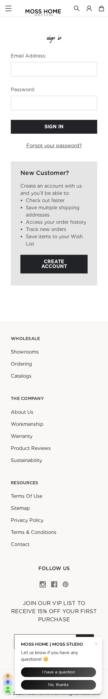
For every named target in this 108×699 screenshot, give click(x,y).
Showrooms (25, 352)
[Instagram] (43, 584)
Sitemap (20, 508)
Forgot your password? (54, 145)
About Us (22, 412)
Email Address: (28, 56)
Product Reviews (31, 448)
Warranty (21, 436)
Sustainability (26, 460)
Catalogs (21, 376)
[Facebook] (54, 584)
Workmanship (27, 424)
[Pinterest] (65, 584)
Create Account (54, 264)
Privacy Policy (27, 520)
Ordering (21, 364)
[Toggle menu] (8, 8)
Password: (23, 89)
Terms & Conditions (33, 532)
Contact (20, 544)
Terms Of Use (26, 496)
